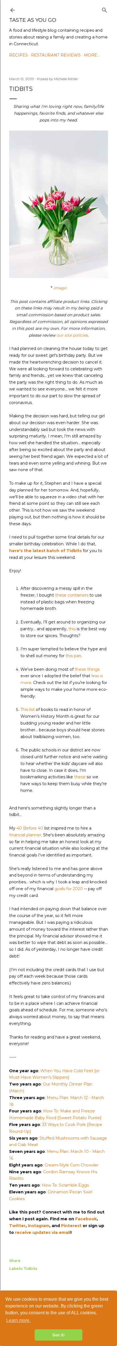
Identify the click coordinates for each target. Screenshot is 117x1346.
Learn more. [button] (18, 1320)
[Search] (104, 9)
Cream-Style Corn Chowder (72, 1165)
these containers (71, 595)
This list (27, 709)
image (59, 287)
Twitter (17, 1225)
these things (87, 669)
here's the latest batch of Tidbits (45, 550)
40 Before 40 (29, 828)
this (72, 628)
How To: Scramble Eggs (65, 1185)
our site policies (72, 335)
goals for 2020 (69, 888)
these (79, 776)
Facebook (86, 1218)
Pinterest (71, 1225)
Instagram (38, 1225)
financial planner (25, 834)
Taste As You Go (32, 20)
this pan (73, 655)
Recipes (18, 55)
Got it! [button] (59, 1335)
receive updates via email (42, 1232)
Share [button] (14, 1261)
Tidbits (30, 1268)
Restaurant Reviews (56, 55)
